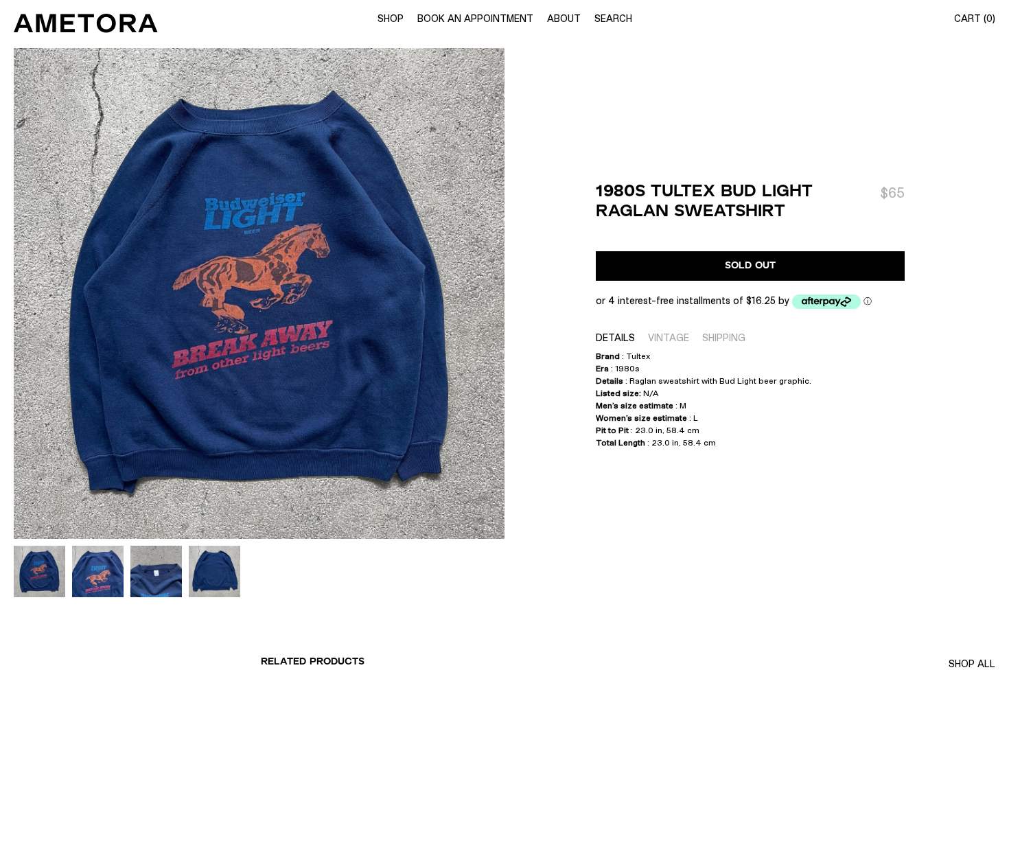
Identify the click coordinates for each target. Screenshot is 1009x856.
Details (615, 338)
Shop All (972, 664)
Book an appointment (475, 18)
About (564, 18)
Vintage (668, 338)
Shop (391, 18)
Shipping (723, 338)
